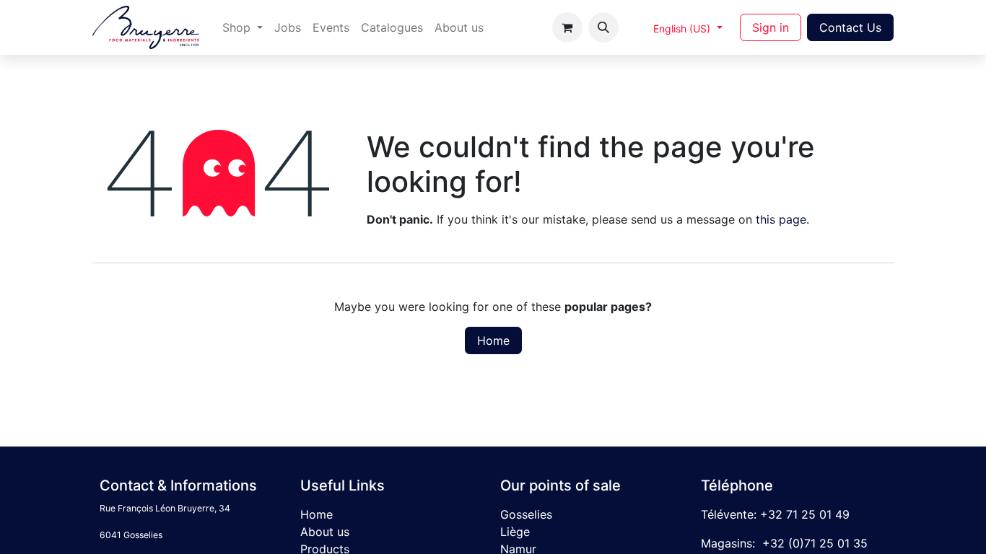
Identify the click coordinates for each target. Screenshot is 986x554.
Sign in (770, 27)
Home (493, 340)
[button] (603, 27)
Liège (515, 531)
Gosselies (526, 514)
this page (781, 219)
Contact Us (850, 27)
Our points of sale (560, 485)
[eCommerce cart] (567, 27)
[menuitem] (243, 27)
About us (324, 531)
